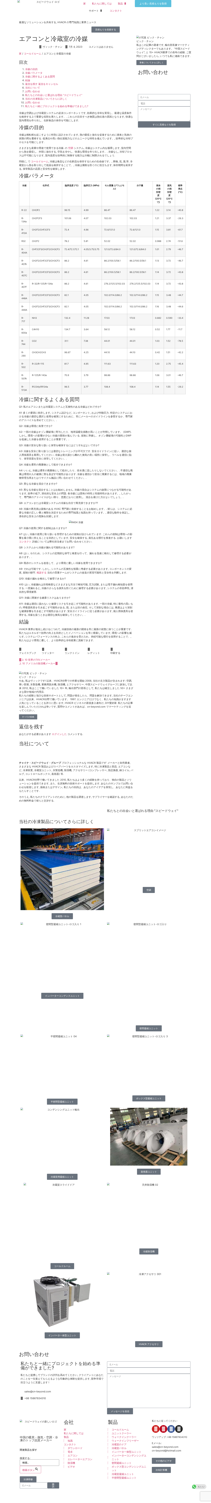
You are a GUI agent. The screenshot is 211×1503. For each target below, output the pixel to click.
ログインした (59, 734)
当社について (32, 87)
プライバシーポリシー (128, 1495)
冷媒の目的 (31, 69)
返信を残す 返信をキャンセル (41, 83)
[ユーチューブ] (156, 1429)
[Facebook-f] (171, 1429)
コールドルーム (32, 53)
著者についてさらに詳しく (151, 62)
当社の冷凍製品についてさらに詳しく (46, 98)
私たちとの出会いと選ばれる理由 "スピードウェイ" (53, 95)
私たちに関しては (102, 3)
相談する (41, 572)
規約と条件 (171, 1495)
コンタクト (116, 10)
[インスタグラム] (179, 1429)
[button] (30, 651)
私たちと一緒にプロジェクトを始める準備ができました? (56, 106)
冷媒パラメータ (33, 72)
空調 (70, 147)
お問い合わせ (32, 91)
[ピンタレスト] (163, 1429)
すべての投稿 (28, 717)
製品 (120, 3)
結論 (27, 80)
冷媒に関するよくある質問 (40, 76)
